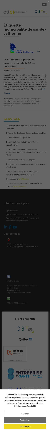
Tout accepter (25, 426)
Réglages (25, 414)
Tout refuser (25, 420)
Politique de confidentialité (25, 406)
